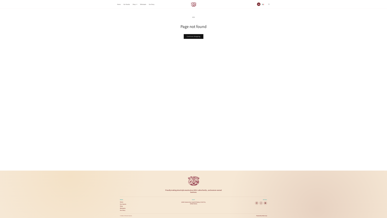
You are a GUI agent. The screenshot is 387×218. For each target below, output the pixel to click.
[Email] (265, 203)
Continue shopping (193, 36)
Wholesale (143, 4)
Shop (121, 206)
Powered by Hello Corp (261, 215)
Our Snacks (126, 4)
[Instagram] (256, 203)
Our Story (151, 4)
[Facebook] (261, 203)
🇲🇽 (263, 4)
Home (119, 4)
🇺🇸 (259, 4)
